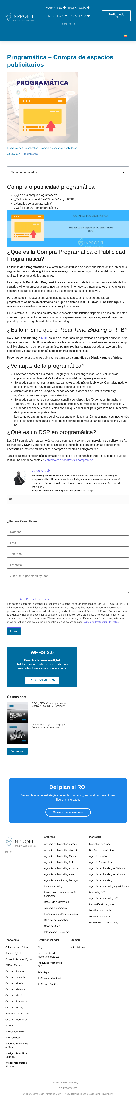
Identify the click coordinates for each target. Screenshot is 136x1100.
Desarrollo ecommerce (56, 901)
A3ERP (9, 1025)
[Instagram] (11, 852)
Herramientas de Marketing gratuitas (48, 955)
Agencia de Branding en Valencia (107, 868)
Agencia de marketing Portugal (61, 880)
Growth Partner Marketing (103, 922)
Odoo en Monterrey (16, 1019)
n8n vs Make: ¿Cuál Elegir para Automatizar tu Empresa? (49, 725)
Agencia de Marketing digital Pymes (109, 886)
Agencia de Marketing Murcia (60, 856)
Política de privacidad (49, 978)
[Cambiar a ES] (126, 35)
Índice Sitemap (78, 947)
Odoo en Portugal (15, 1007)
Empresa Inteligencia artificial (16, 1045)
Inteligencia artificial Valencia (16, 1055)
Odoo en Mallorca (15, 989)
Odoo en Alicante (15, 971)
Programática (14, 148)
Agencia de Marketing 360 (103, 898)
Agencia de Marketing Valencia (61, 850)
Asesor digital (13, 953)
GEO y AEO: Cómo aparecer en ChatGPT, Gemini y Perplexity (49, 704)
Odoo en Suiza (52, 926)
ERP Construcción (15, 1031)
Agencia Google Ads (100, 862)
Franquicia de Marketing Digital (61, 913)
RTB (44, 338)
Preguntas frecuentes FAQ (50, 964)
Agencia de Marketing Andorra (61, 868)
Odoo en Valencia (15, 977)
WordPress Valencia (100, 910)
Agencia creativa (98, 856)
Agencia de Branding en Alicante (107, 874)
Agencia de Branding (100, 880)
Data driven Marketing (56, 920)
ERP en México (13, 965)
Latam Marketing (53, 886)
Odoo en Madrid (14, 995)
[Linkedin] (10, 499)
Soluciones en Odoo (16, 947)
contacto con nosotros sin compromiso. (69, 460)
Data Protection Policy (34, 599)
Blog (40, 947)
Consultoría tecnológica (18, 959)
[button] (123, 172)
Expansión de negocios (102, 904)
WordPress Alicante (100, 916)
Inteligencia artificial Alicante (16, 1064)
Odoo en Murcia (14, 983)
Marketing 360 (97, 892)
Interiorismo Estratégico (57, 932)
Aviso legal (43, 972)
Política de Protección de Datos (101, 622)
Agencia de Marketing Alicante (61, 844)
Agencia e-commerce (56, 907)
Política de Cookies (48, 984)
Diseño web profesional (102, 850)
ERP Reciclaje (12, 1037)
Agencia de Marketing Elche (59, 862)
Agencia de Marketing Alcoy (59, 874)
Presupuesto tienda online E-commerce (60, 894)
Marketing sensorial (100, 844)
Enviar (14, 631)
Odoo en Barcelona (16, 1001)
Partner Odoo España (17, 1013)
